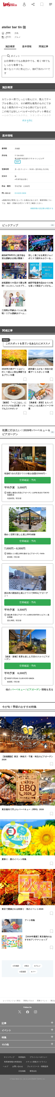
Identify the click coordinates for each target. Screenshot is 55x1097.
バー (34, 971)
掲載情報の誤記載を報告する (41, 208)
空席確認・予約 (27, 480)
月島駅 (16, 965)
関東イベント (42, 1000)
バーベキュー (18, 689)
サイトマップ (9, 1057)
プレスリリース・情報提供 (37, 1066)
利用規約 (22, 1057)
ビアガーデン (34, 689)
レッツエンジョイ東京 (12, 1000)
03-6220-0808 (20, 193)
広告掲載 (22, 1071)
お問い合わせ (17, 1066)
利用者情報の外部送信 (13, 1061)
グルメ (37, 965)
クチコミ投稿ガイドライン (36, 1061)
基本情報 (7, 135)
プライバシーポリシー (38, 1057)
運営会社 (33, 1071)
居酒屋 (23, 971)
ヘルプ (5, 1066)
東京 (27, 965)
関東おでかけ (28, 1000)
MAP (17, 162)
